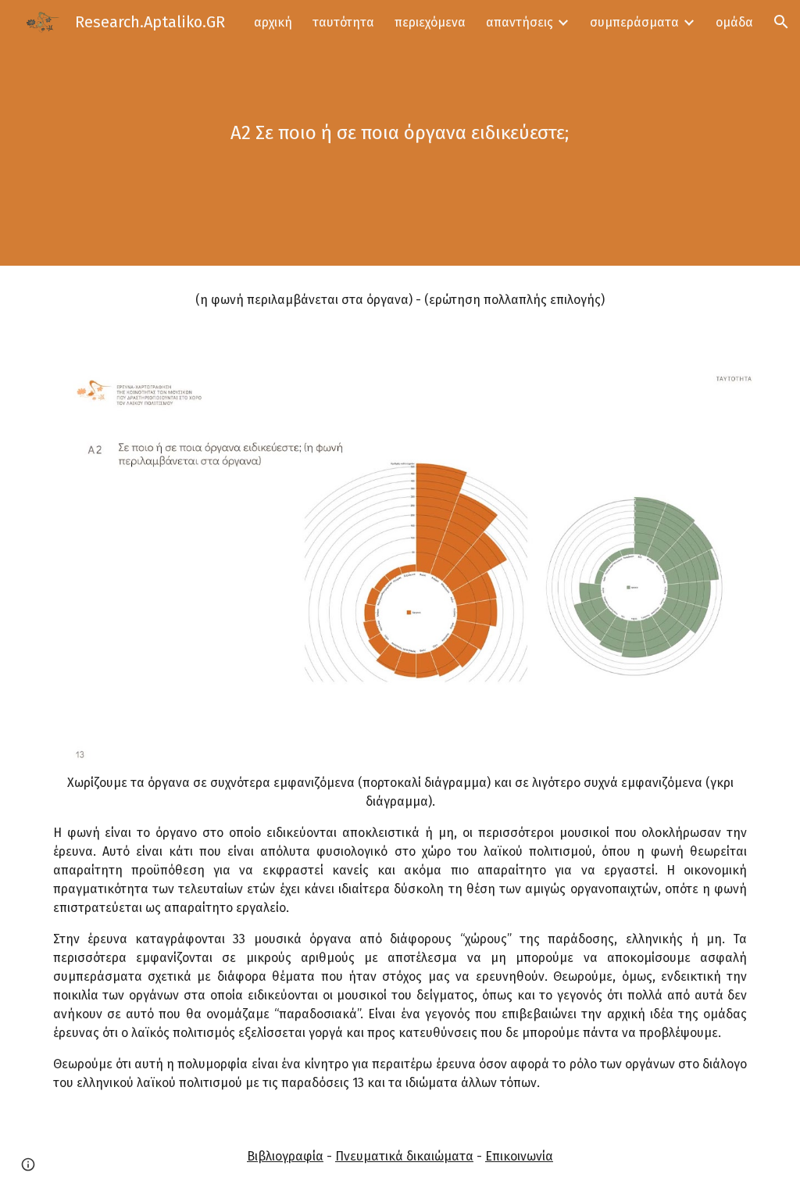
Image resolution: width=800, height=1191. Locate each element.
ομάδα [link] (734, 22)
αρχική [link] (273, 22)
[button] (781, 22)
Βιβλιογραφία (285, 1156)
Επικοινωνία (519, 1156)
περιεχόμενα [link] (430, 22)
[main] (399, 133)
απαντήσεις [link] (519, 22)
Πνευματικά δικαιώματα (404, 1156)
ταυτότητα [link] (343, 22)
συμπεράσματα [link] (634, 22)
